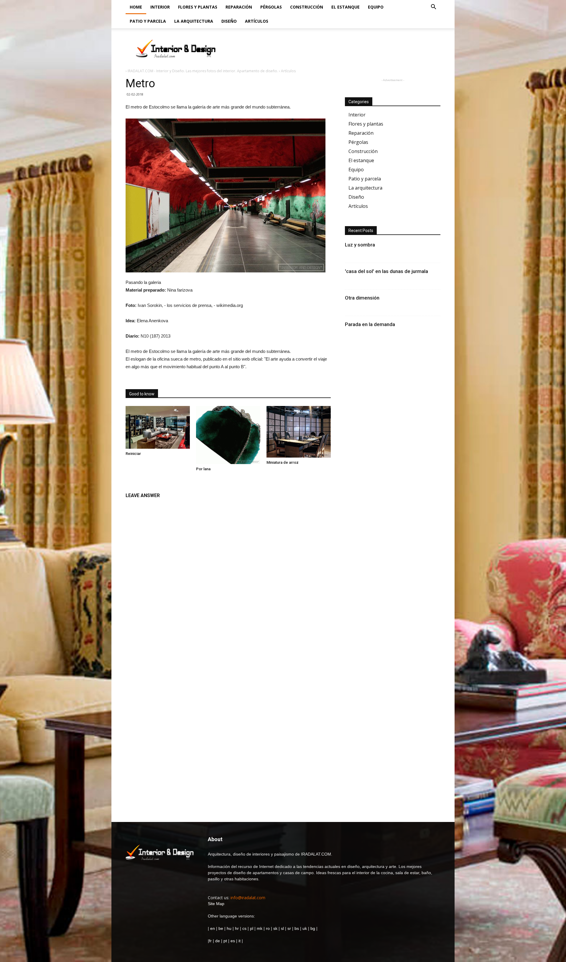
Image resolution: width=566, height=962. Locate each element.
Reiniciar (133, 453)
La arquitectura (193, 21)
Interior (160, 7)
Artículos (256, 21)
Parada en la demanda (370, 324)
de (218, 940)
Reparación (239, 7)
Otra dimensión (362, 298)
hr (237, 928)
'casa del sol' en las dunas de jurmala (386, 271)
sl (282, 928)
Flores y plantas (197, 7)
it (239, 940)
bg (312, 928)
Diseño (229, 21)
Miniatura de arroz (282, 462)
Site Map (216, 903)
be (220, 928)
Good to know (141, 394)
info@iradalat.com (248, 897)
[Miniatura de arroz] (298, 432)
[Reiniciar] (158, 427)
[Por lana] (228, 435)
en (212, 928)
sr (289, 928)
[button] (433, 7)
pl (251, 928)
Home (136, 7)
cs (244, 928)
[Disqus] (228, 575)
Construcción (306, 7)
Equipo (376, 7)
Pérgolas (271, 7)
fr (210, 940)
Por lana (203, 469)
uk (305, 928)
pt (225, 940)
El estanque (345, 7)
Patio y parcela (148, 21)
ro (268, 928)
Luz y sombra (360, 245)
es (233, 940)
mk (259, 928)
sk (275, 928)
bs (296, 928)
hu (230, 928)
